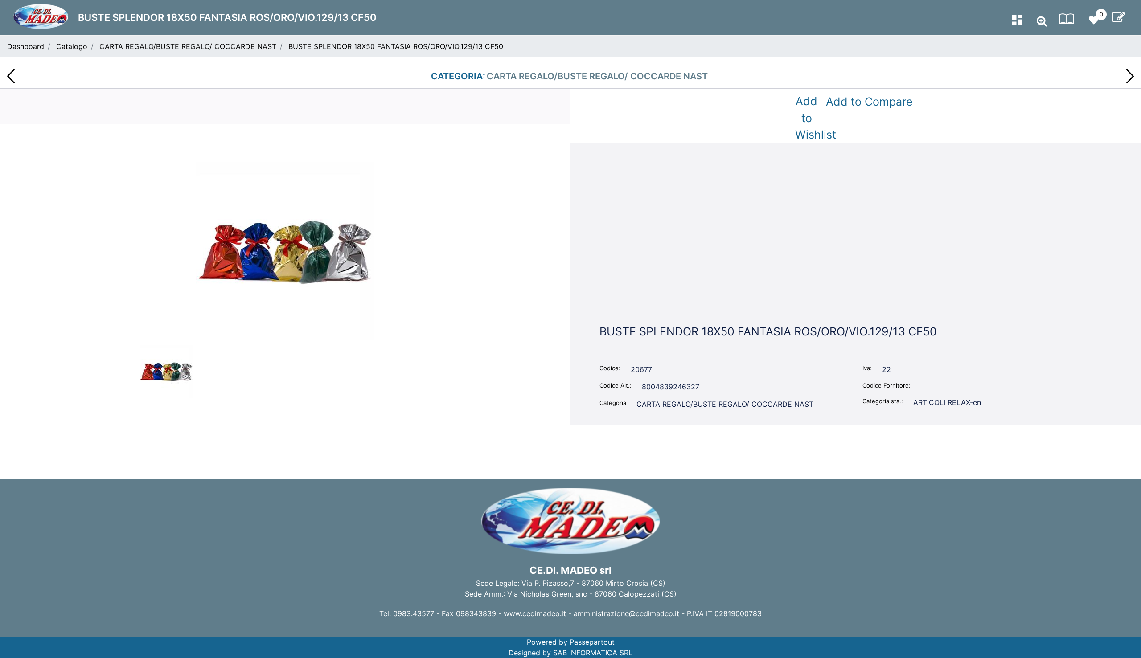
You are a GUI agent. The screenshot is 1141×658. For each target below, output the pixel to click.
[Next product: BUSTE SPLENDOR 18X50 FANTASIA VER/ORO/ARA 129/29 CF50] (1130, 76)
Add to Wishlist (808, 117)
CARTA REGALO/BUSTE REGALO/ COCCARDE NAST (187, 46)
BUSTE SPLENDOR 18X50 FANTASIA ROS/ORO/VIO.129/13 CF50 (395, 46)
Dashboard (25, 46)
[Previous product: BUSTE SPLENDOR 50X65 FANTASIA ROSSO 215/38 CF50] (11, 76)
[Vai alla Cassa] (1118, 17)
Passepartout (592, 642)
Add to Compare (869, 101)
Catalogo (71, 46)
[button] (285, 250)
